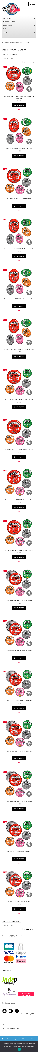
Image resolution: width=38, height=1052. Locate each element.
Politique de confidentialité (10, 1028)
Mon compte (6, 36)
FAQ (3, 1020)
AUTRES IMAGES (8, 25)
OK (19, 1049)
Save (6, 67)
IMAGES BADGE (7, 18)
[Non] (36, 1046)
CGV (3, 1024)
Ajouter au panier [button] (19, 105)
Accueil (6, 42)
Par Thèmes (6, 29)
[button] (19, 110)
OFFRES (5, 32)
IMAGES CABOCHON (9, 22)
